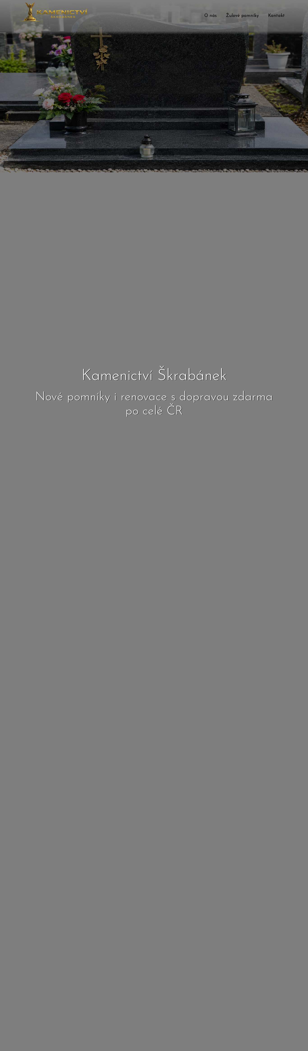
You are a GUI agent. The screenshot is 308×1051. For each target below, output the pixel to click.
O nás (210, 16)
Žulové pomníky (242, 16)
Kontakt (276, 16)
